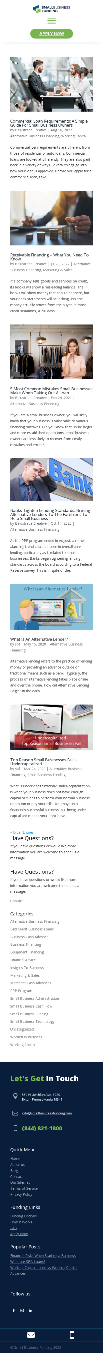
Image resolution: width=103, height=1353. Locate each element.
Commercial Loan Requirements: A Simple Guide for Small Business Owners (49, 123)
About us (17, 1164)
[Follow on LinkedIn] (30, 1310)
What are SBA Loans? (27, 1261)
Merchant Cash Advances (30, 982)
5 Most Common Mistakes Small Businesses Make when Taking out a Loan (51, 391)
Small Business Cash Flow (31, 1006)
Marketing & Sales (57, 269)
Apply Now (51, 33)
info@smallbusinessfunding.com (47, 1113)
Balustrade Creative (31, 130)
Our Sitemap (20, 1182)
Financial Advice (23, 959)
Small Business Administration (34, 998)
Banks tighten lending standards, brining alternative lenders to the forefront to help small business (50, 514)
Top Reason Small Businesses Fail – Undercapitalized (43, 762)
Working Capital (73, 136)
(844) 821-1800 (42, 1128)
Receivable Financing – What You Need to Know (49, 257)
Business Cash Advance (29, 936)
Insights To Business (27, 967)
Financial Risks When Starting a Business (43, 1255)
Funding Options (23, 1216)
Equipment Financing (27, 952)
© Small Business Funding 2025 (35, 1347)
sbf (17, 644)
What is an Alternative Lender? (39, 639)
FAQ (13, 1227)
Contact (16, 900)
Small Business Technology (32, 1021)
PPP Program (21, 990)
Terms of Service (24, 1188)
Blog (14, 1170)
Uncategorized (22, 1029)
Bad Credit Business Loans (32, 929)
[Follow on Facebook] (13, 1310)
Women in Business (26, 1037)
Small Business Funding (47, 774)
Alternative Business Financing (34, 136)
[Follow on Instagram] (22, 1310)
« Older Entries (22, 832)
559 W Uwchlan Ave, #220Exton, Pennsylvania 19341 (42, 1097)
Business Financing (25, 944)
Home (15, 1158)
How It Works (21, 1222)
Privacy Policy (21, 1194)
